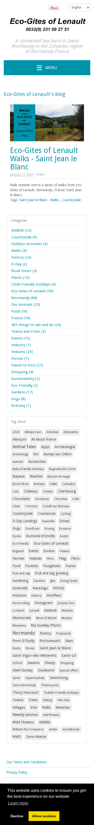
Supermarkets (35, 678)
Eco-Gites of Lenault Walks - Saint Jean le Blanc (44, 158)
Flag (62, 558)
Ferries (18, 558)
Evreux (49, 551)
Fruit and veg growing (51, 573)
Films (50, 558)
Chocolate (21, 498)
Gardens (39, 581)
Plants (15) (20, 277)
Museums (19, 625)
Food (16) (19, 311)
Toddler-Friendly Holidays (61, 692)
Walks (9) (19, 250)
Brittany (39, 484)
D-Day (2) (19, 264)
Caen (53, 484)
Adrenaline (70, 432)
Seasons (33, 663)
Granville (20, 588)
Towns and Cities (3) (28, 331)
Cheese (48, 491)
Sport (16, 678)
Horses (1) (20, 358)
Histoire (19, 595)
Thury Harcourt (26, 692)
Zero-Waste (36, 736)
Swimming (59, 677)
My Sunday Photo (46, 625)
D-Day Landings (25, 521)
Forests (31, 566)
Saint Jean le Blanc (33, 200)
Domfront (32, 528)
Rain (69, 641)
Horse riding (21, 603)
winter (53, 729)
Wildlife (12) (21, 230)
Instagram (44, 603)
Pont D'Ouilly (24, 641)
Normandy (24, 633)
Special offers (68, 670)
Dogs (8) (18, 399)
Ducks (17, 536)
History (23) (21, 257)
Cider (75, 499)
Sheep (50, 662)
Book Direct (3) (24, 271)
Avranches (37, 461)
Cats (16, 491)
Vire (33, 707)
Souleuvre (46, 670)
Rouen (30, 648)
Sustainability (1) (25, 378)
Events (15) (20, 338)
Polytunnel (63, 633)
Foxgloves (51, 566)
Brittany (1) (21, 405)
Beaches (36, 476)
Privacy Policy (16, 772)
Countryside (71, 200)
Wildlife (44, 722)
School (17, 663)
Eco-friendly (21, 543)
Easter (64, 536)
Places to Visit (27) (27, 365)
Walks (40, 174)
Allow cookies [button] (44, 816)
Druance (65, 528)
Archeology (20, 454)
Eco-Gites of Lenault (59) (32, 291)
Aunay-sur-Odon (57, 454)
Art (36, 454)
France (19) (20, 318)
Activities (52, 432)
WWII (17, 737)
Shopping (66, 663)
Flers (75, 558)
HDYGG (58, 588)
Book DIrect (21, 484)
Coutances (47, 513)
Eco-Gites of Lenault (51, 543)
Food (16, 566)
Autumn (18, 462)
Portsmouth (50, 641)
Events (33, 551)
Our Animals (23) (25, 304)
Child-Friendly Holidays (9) (33, 284)
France (70, 566)
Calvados (68, 484)
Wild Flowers (23, 722)
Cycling (66, 513)
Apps (45, 447)
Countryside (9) (24, 237)
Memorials (22, 618)
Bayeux (19, 476)
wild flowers (51, 715)
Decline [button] (17, 816)
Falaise (64, 551)
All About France (43, 439)
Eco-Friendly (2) (24, 385)
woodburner (71, 729)
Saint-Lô (68, 655)
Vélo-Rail (63, 700)
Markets (67, 610)
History (36, 595)
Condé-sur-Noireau (56, 506)
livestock (50, 610)
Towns (18, 700)
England (18, 551)
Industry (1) (21, 345)
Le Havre (18, 610)
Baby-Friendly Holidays (28, 469)
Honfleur (53, 595)
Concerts (31, 506)
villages (19, 707)
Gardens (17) (22, 392)
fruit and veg (21, 573)
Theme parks (50, 685)
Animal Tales (24, 446)
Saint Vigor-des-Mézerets (34, 655)
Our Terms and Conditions (26, 762)
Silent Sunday (23, 670)
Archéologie (65, 447)
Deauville (48, 521)
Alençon (19, 439)
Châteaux (31, 491)
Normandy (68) (24, 298)
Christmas (42, 499)
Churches (60, 499)
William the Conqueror (28, 729)
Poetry (45, 633)
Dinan (64, 521)
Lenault (34, 610)
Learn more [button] (18, 803)
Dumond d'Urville (40, 536)
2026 (16, 432)
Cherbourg (67, 491)
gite (52, 581)
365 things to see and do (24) (36, 325)
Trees (33, 700)
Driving (49, 528)
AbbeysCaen (33, 432)
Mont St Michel (46, 618)
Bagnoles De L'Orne (62, 469)
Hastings (40, 588)
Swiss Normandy (24, 685)
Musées (66, 618)
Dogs (17, 528)
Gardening (20, 581)
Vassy (47, 700)
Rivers (17, 648)
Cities (16, 506)
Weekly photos (25, 714)
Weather (63, 707)
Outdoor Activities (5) (29, 244)
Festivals (35, 558)
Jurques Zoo (66, 603)
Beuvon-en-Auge (58, 476)
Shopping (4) (22, 372)
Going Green (69, 581)
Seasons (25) (22, 351)
